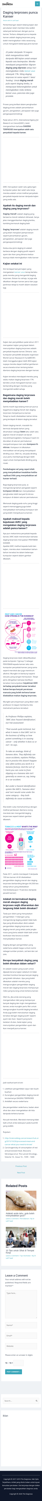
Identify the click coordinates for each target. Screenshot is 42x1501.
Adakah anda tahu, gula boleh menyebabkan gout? (20, 1214)
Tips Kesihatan (25, 1256)
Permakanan (24, 1219)
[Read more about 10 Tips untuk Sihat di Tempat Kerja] (21, 1237)
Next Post (21, 1172)
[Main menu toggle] (37, 3)
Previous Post (21, 1166)
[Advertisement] (21, 161)
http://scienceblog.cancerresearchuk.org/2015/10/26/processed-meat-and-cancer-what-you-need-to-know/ (22, 1141)
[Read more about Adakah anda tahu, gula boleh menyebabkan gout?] (21, 1200)
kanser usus (30, 71)
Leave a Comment (12, 1219)
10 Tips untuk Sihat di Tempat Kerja (20, 1251)
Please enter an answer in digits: (19, 1355)
